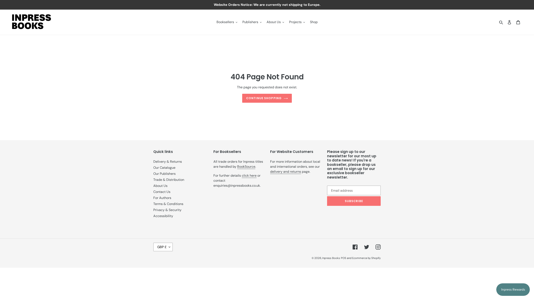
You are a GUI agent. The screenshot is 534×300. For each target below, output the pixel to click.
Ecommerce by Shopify (366, 258)
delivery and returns (285, 171)
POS (343, 258)
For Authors (162, 198)
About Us (160, 186)
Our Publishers (164, 173)
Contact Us (161, 192)
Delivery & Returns (167, 161)
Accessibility (163, 216)
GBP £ (162, 247)
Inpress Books (331, 258)
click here (249, 175)
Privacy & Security (167, 210)
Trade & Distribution (168, 180)
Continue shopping (264, 98)
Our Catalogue (164, 167)
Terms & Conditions (168, 204)
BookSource (246, 166)
